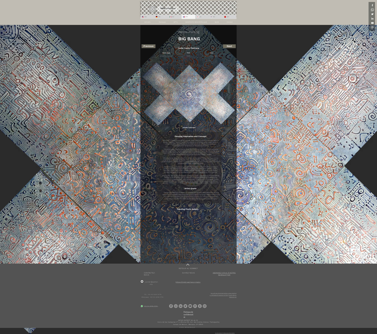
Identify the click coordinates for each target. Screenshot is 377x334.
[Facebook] (171, 306)
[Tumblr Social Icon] (200, 306)
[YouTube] (372, 22)
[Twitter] (372, 14)
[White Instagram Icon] (372, 27)
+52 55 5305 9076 (154, 294)
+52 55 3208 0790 (157, 297)
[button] (224, 274)
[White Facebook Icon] (372, 5)
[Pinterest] (195, 306)
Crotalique (170, 8)
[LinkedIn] (372, 18)
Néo (162, 8)
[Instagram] (205, 306)
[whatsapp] (141, 306)
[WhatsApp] (372, 9)
